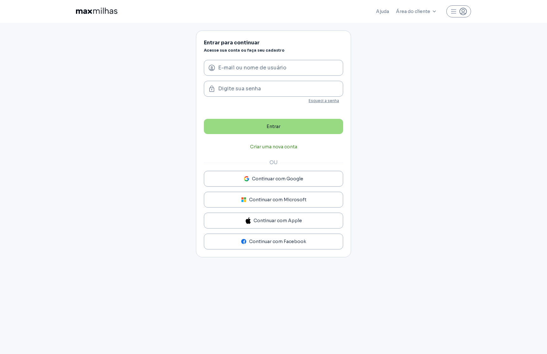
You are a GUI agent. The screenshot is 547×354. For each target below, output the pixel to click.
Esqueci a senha (324, 100)
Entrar (273, 126)
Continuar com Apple (278, 220)
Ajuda (382, 11)
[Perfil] (458, 11)
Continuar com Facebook (277, 241)
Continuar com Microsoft (277, 200)
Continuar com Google (277, 179)
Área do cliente (413, 11)
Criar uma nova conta (273, 147)
